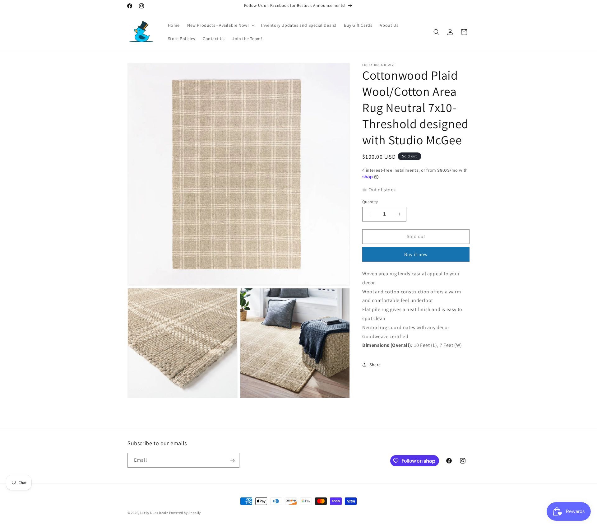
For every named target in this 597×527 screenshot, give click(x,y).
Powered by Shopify (185, 513)
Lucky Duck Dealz (154, 513)
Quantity (370, 201)
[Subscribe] (232, 460)
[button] (220, 25)
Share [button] (375, 364)
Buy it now (416, 254)
